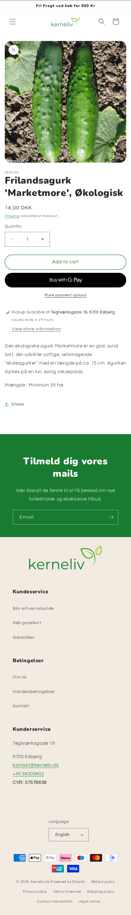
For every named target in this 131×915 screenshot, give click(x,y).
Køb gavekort (27, 623)
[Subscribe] (111, 517)
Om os (20, 677)
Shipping (12, 216)
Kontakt (21, 706)
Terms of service (67, 891)
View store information (36, 329)
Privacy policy (35, 891)
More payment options (65, 295)
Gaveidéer (24, 637)
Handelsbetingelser (34, 692)
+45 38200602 (28, 773)
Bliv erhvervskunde (33, 608)
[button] (13, 22)
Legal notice (89, 901)
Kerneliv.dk (40, 882)
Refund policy (103, 882)
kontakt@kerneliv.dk (36, 765)
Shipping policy (100, 891)
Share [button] (17, 404)
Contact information (54, 901)
